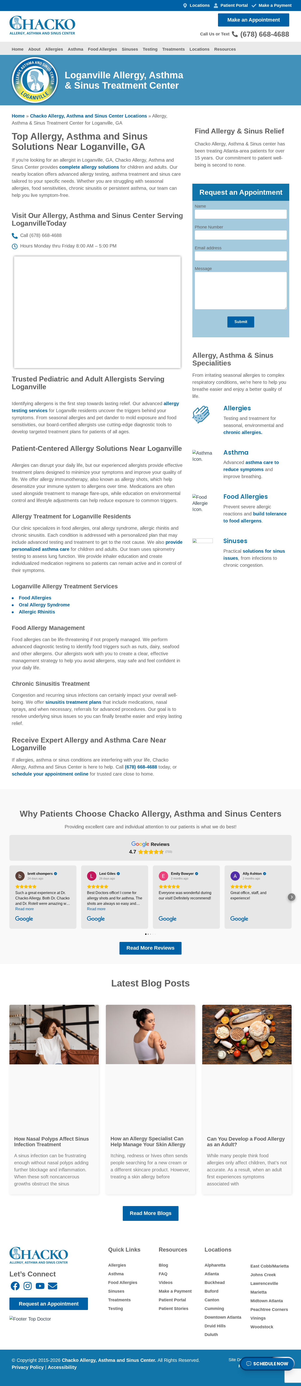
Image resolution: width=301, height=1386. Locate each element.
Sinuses (130, 49)
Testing (150, 49)
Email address (208, 248)
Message (203, 268)
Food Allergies (102, 49)
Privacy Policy (28, 1367)
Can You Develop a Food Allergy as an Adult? (246, 1141)
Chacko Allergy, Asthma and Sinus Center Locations (88, 115)
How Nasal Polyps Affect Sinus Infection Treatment (51, 1141)
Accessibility (62, 1367)
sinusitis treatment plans (73, 702)
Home (18, 49)
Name (200, 206)
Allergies (54, 49)
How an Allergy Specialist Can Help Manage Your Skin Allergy (148, 1141)
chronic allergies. (242, 432)
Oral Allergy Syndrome (44, 604)
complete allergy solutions (89, 167)
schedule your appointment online (50, 774)
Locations (200, 49)
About (34, 49)
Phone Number (209, 227)
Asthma (75, 49)
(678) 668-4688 (141, 766)
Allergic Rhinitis (37, 611)
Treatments (173, 49)
